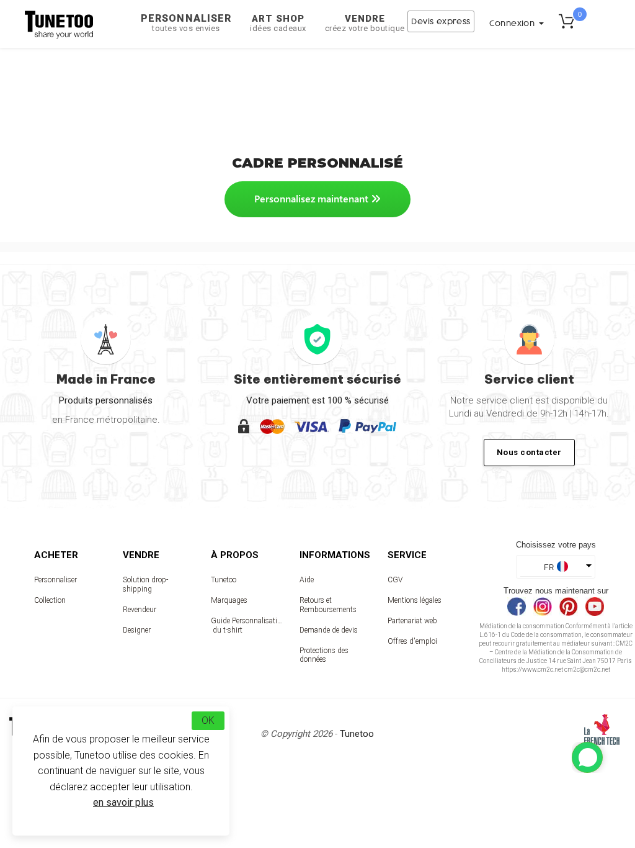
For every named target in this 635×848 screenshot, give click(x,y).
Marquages (229, 600)
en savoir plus (123, 802)
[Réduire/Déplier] (587, 757)
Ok (208, 720)
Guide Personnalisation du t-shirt (246, 625)
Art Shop (278, 23)
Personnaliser (186, 22)
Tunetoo (223, 579)
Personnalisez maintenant (312, 198)
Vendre (365, 23)
